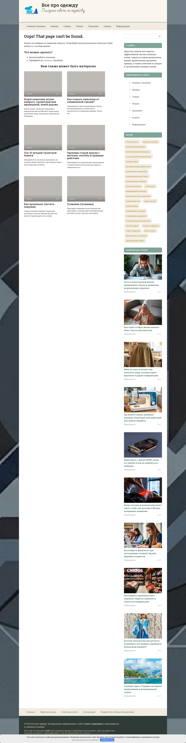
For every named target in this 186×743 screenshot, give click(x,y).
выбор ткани (132, 161)
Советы (107, 26)
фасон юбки (150, 231)
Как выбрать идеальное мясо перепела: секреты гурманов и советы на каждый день (140, 598)
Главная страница (36, 26)
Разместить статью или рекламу (117, 712)
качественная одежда (136, 181)
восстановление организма (138, 156)
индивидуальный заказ (137, 176)
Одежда (54, 26)
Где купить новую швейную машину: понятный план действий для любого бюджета (142, 417)
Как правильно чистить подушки (39, 205)
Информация (123, 26)
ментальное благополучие (138, 196)
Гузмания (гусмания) (80, 204)
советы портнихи (151, 226)
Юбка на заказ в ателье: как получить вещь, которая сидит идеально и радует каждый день (141, 372)
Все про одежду (60, 5)
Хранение (93, 26)
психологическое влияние (138, 221)
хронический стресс (135, 240)
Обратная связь (48, 712)
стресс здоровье (133, 231)
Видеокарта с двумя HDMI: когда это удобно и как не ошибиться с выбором (141, 462)
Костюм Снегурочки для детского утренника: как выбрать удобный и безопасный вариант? (143, 643)
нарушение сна (133, 201)
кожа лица (150, 186)
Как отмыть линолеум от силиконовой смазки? (83, 100)
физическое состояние (136, 235)
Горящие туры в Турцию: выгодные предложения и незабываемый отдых (143, 689)
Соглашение (89, 712)
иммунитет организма (136, 171)
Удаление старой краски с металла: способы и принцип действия (85, 155)
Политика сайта (69, 712)
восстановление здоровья (138, 152)
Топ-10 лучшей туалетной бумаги (40, 154)
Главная (31, 712)
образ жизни (150, 201)
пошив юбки (132, 206)
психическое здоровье (136, 216)
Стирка (67, 26)
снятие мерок (132, 226)
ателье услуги (132, 142)
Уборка (79, 26)
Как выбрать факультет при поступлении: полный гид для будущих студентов (140, 553)
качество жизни (133, 186)
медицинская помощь (136, 191)
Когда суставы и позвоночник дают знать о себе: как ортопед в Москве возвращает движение (143, 508)
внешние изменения (135, 147)
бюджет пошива (150, 142)
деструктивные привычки (138, 166)
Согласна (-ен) (107, 740)
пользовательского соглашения (85, 740)
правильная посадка (135, 211)
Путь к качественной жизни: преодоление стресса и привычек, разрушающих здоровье (141, 285)
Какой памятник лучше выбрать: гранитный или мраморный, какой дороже (41, 102)
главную (48, 60)
